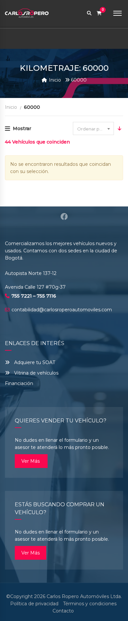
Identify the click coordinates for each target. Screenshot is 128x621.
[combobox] (93, 128)
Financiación (19, 383)
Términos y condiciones (90, 604)
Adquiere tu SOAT (34, 362)
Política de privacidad (34, 604)
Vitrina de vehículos (35, 373)
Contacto (63, 611)
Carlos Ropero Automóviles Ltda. (84, 596)
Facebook (64, 216)
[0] (99, 13)
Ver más (31, 461)
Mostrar (22, 128)
